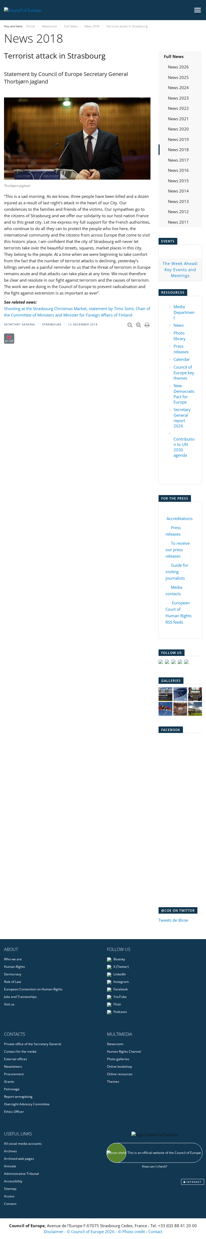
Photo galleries (118, 1059)
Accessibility (13, 1181)
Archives (10, 1151)
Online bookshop (119, 1066)
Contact (155, 1231)
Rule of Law (12, 981)
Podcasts (120, 1011)
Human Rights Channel (124, 1051)
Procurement (14, 1074)
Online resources (120, 1074)
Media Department (184, 312)
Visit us (9, 1004)
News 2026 (178, 67)
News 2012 (178, 211)
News (179, 325)
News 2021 (178, 118)
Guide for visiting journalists (176, 571)
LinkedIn (119, 974)
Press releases (181, 348)
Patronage (12, 1089)
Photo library (180, 335)
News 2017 (178, 160)
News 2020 (178, 129)
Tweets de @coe (173, 920)
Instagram (121, 981)
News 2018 (178, 149)
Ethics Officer (14, 1111)
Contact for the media (20, 1051)
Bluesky (119, 959)
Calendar (182, 359)
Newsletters (13, 1066)
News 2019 (178, 139)
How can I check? (154, 1166)
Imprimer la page (147, 324)
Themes (113, 1081)
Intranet (193, 1182)
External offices (15, 1059)
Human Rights (14, 966)
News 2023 (178, 98)
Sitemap (10, 1188)
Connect (10, 1203)
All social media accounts (23, 1143)
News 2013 (178, 201)
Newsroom (115, 1044)
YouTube (120, 996)
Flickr (117, 1004)
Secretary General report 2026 (182, 417)
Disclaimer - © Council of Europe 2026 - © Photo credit (95, 1231)
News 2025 (178, 77)
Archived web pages (19, 1158)
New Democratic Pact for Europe (184, 394)
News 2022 (178, 108)
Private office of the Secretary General (32, 1044)
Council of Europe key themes (184, 372)
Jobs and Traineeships (20, 996)
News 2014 (178, 191)
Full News (173, 56)
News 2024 (178, 87)
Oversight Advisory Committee (27, 1104)
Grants (9, 1081)
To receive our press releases (177, 549)
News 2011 (178, 222)
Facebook (120, 989)
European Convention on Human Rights (33, 989)
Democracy (12, 974)
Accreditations (180, 518)
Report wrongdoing (18, 1096)
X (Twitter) (121, 966)
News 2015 (178, 180)
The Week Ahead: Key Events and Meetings (180, 269)
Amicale (10, 1166)
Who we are (13, 959)
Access (9, 1196)
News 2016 (178, 170)
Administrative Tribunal (21, 1173)
